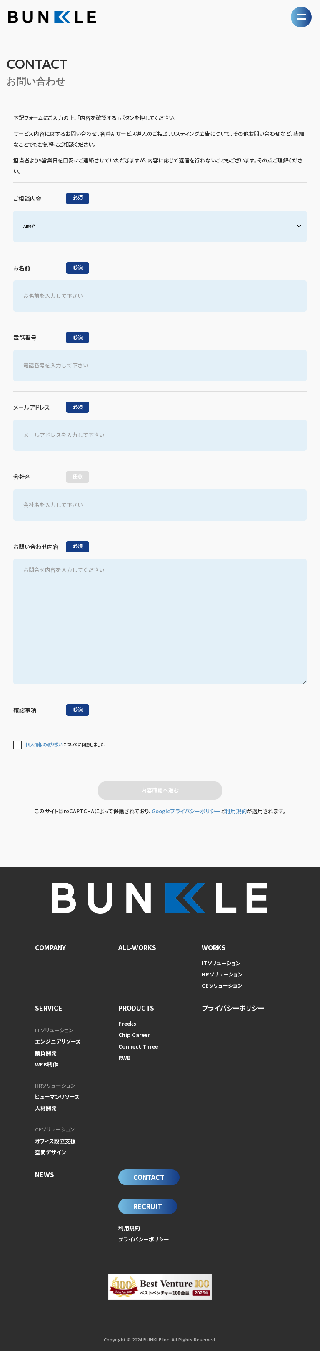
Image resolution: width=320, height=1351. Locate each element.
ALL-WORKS (137, 947)
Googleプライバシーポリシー (186, 811)
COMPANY (50, 947)
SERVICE (48, 1008)
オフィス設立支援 (55, 1141)
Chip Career (134, 1035)
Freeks (127, 1023)
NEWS (44, 1174)
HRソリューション (222, 974)
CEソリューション (222, 985)
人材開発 (46, 1108)
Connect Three (138, 1046)
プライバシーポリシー (233, 1008)
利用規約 (236, 811)
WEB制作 (46, 1064)
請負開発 (46, 1053)
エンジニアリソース (58, 1041)
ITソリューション (221, 963)
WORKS (214, 947)
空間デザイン (50, 1152)
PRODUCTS (136, 1008)
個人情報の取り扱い (44, 744)
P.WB (124, 1057)
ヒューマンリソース (57, 1097)
